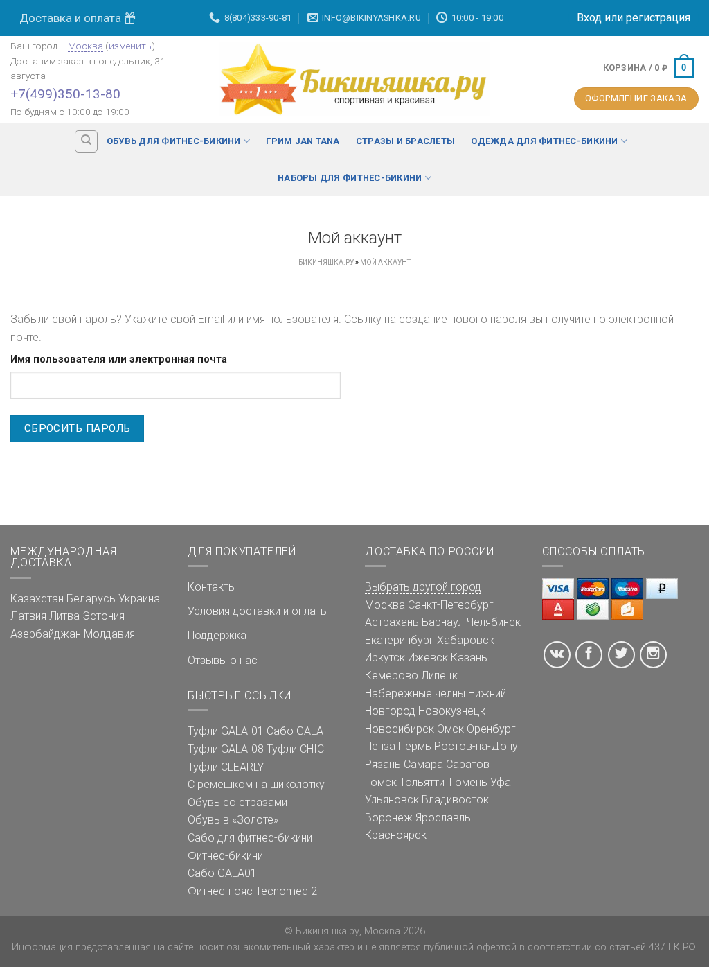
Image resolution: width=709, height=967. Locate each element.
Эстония (103, 615)
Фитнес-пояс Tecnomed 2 (252, 891)
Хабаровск (465, 640)
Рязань (383, 764)
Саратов (468, 764)
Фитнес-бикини (225, 855)
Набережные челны (415, 693)
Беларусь (91, 598)
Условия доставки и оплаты (258, 611)
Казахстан (37, 598)
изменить (130, 45)
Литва (64, 615)
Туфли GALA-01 (226, 731)
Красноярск (396, 835)
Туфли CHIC (295, 749)
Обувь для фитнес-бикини (174, 141)
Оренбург (491, 728)
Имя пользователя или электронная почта (118, 359)
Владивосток (455, 799)
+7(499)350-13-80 (65, 94)
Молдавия (109, 634)
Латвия (28, 615)
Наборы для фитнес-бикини (350, 178)
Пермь (414, 746)
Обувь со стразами (237, 802)
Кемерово (391, 675)
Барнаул (443, 622)
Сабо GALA (295, 731)
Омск (450, 728)
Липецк (439, 675)
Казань (469, 657)
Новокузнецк (451, 710)
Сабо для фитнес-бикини (250, 837)
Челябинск (494, 622)
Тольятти (422, 782)
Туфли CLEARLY (226, 767)
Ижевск (428, 657)
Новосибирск (399, 728)
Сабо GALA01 (222, 873)
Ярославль (443, 817)
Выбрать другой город (423, 586)
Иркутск (385, 657)
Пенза (380, 746)
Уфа (500, 782)
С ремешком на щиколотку (256, 784)
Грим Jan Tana (302, 141)
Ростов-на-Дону (476, 746)
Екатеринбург (399, 640)
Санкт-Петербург (451, 604)
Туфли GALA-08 (226, 749)
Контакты (212, 586)
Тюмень (467, 782)
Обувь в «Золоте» (233, 819)
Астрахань (392, 622)
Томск (381, 782)
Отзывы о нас (223, 660)
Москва (85, 45)
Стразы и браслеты (405, 141)
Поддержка (217, 635)
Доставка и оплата (71, 18)
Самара (423, 764)
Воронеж (389, 817)
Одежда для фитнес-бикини (544, 141)
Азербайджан (45, 634)
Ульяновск (392, 799)
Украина (139, 598)
